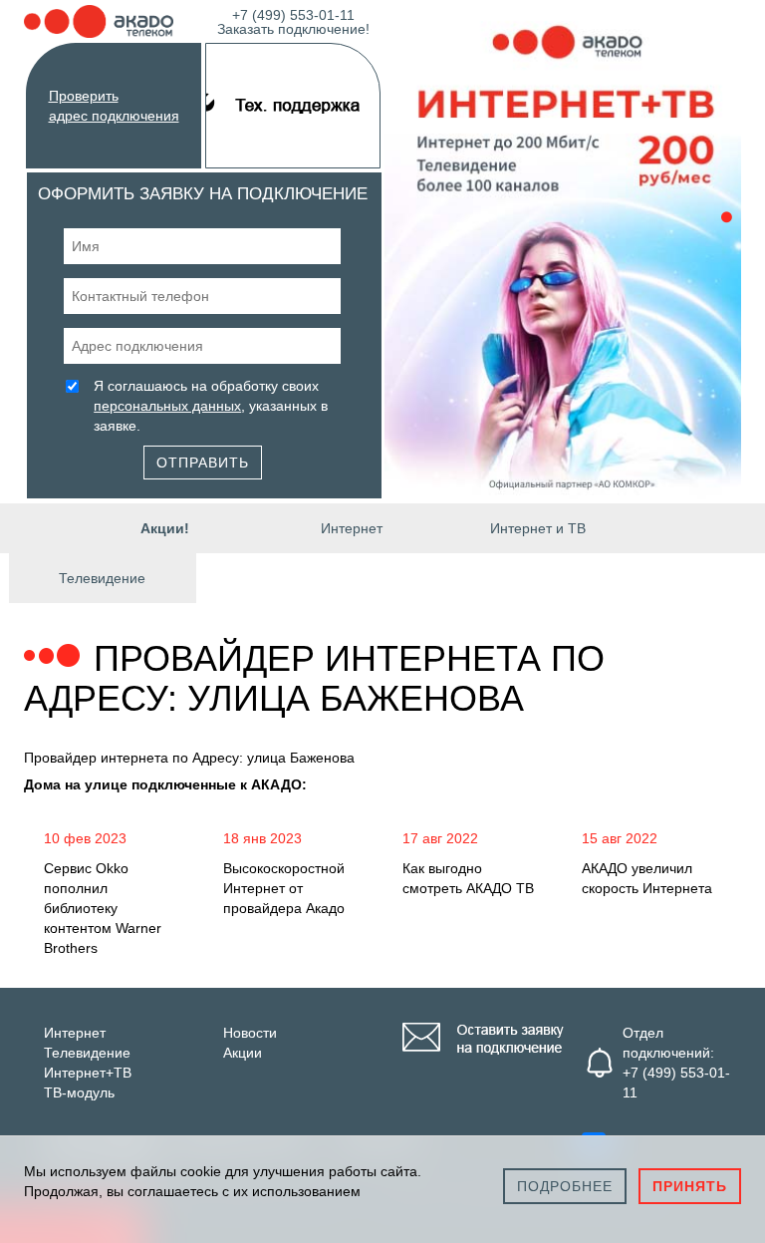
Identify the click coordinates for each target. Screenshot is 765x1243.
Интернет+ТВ (87, 1073)
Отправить (202, 462)
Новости (250, 1033)
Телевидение (102, 578)
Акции (242, 1053)
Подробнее (565, 1186)
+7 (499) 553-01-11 (293, 20)
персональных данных (167, 406)
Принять (689, 1186)
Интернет (351, 528)
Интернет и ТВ (538, 528)
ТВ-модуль (79, 1092)
